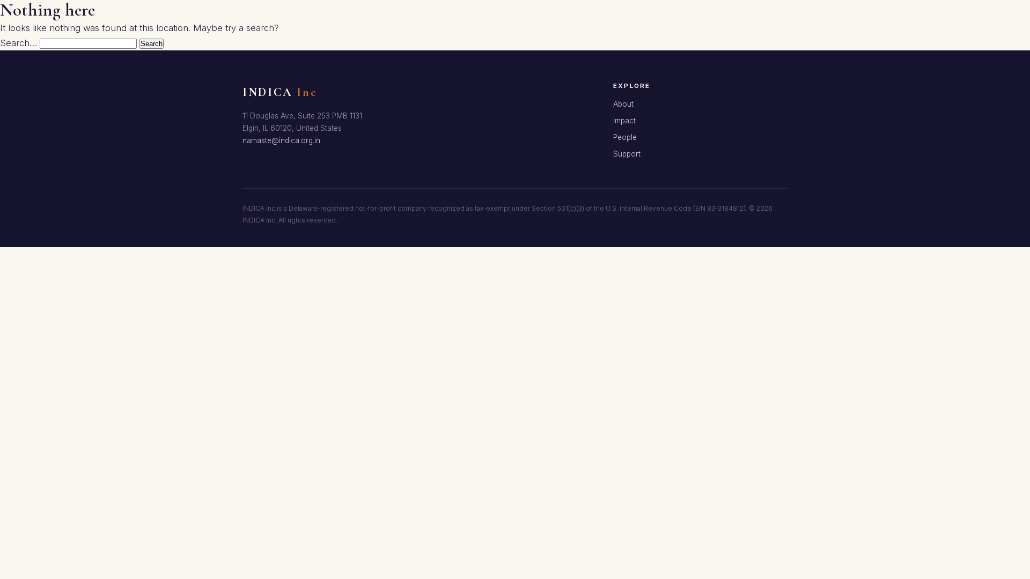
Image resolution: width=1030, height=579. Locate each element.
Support (627, 154)
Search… (18, 43)
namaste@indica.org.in (281, 140)
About (623, 104)
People (625, 137)
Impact (624, 120)
